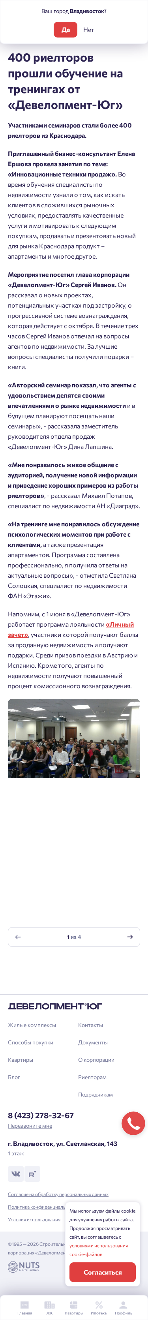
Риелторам (92, 1077)
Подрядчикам (95, 1094)
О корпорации (96, 1059)
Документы (93, 1042)
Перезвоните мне (30, 1125)
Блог (14, 1077)
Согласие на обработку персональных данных (58, 1194)
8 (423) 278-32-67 (41, 1115)
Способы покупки (30, 1042)
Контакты (90, 1024)
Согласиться (103, 1272)
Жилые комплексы (32, 1024)
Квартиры (20, 1059)
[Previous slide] (18, 937)
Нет (88, 29)
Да (66, 29)
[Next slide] (130, 937)
